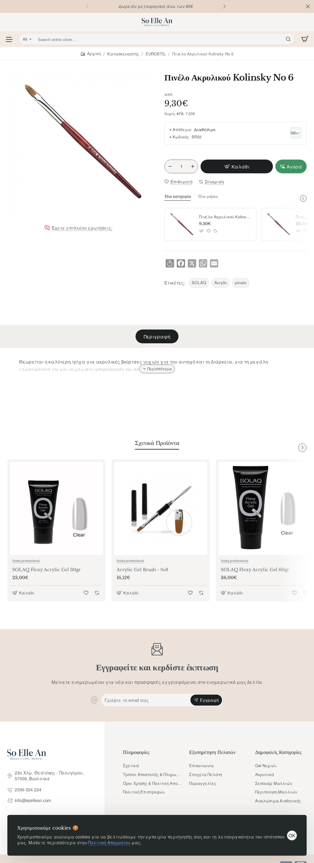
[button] (224, 6)
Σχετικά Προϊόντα (157, 443)
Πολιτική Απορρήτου (109, 842)
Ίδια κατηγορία (177, 196)
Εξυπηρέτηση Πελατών (212, 752)
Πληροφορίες (136, 752)
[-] (170, 166)
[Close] (308, 6)
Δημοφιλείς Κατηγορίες (278, 752)
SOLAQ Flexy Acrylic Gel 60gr (255, 569)
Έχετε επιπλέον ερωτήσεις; (82, 228)
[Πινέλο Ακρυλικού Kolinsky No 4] (181, 224)
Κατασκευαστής (123, 54)
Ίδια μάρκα (208, 196)
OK (292, 835)
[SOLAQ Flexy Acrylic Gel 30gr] (56, 508)
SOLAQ (199, 282)
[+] (192, 166)
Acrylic (220, 282)
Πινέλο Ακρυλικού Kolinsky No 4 (225, 217)
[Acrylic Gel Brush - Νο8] (160, 508)
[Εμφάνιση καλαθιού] (305, 39)
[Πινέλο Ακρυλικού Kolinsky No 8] (278, 224)
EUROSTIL (156, 54)
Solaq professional (26, 560)
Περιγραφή (157, 336)
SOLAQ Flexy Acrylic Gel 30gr (46, 569)
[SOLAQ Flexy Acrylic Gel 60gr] (265, 508)
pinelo (241, 282)
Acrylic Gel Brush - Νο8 (142, 569)
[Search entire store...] (288, 39)
